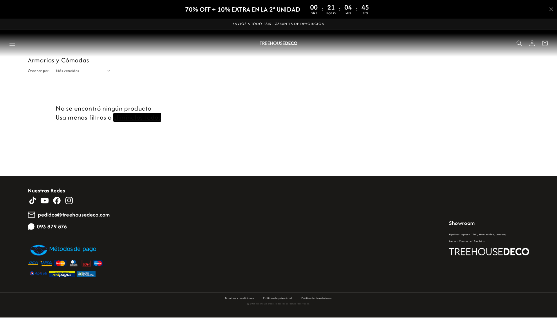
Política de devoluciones (316, 298)
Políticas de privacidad (277, 298)
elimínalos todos (137, 117)
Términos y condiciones (239, 298)
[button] (12, 43)
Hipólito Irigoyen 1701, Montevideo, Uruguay (477, 234)
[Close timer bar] (551, 9)
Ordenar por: (39, 70)
